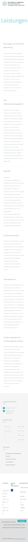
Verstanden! (22, 521)
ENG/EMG (8, 456)
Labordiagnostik (9, 462)
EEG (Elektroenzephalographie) (13, 453)
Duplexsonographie (10, 465)
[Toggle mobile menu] (25, 6)
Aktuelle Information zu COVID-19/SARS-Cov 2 (22, 503)
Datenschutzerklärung (22, 487)
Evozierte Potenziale (11, 459)
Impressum (22, 492)
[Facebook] (12, 490)
